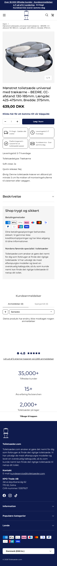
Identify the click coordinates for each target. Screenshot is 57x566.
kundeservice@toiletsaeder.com (27, 473)
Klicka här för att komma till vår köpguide (26, 114)
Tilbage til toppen (28, 416)
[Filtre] (5, 311)
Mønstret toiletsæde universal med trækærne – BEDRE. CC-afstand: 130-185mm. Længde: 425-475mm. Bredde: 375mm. (27, 27)
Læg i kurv (38, 121)
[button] (53, 15)
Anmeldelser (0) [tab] (15, 304)
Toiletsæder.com (15, 559)
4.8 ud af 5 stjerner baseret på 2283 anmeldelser (28, 359)
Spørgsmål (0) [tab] (41, 304)
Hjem (5, 24)
